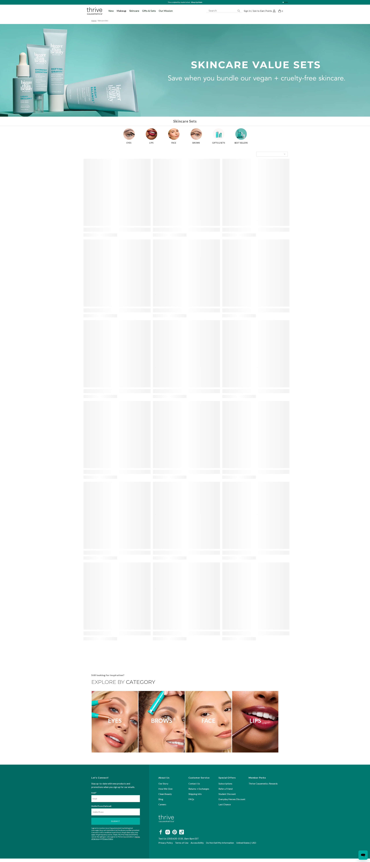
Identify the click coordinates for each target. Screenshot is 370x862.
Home (93, 21)
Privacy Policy (107, 839)
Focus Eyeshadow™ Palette (191, 2)
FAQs (191, 799)
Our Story (163, 783)
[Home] (166, 825)
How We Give (165, 788)
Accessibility (197, 842)
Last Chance (225, 804)
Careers (162, 804)
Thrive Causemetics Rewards (263, 783)
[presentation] (117, 192)
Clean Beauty (165, 794)
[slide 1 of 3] (283, 2)
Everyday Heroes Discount (232, 799)
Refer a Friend (226, 788)
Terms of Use (181, 842)
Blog (160, 799)
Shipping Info (195, 794)
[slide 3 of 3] (287, 2)
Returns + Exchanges (198, 788)
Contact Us (194, 783)
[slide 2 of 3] (285, 2)
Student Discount (227, 794)
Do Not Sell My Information (220, 842)
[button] (259, 11)
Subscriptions (225, 783)
